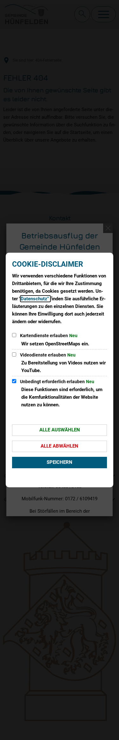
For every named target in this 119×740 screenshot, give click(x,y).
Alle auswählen (59, 430)
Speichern (59, 462)
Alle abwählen (59, 446)
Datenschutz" (35, 299)
